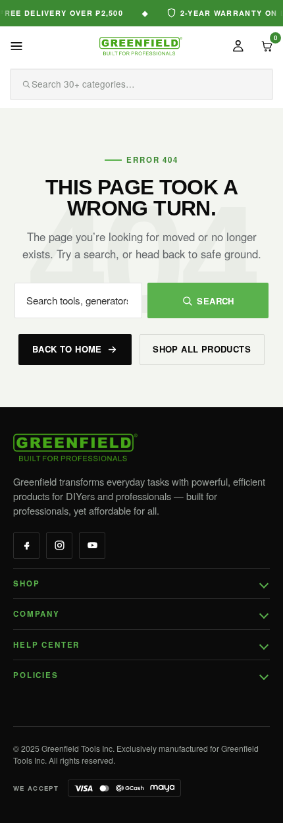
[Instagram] (59, 545)
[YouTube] (92, 545)
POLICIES (36, 675)
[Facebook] (26, 545)
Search (215, 301)
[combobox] (122, 84)
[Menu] (16, 46)
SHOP (26, 583)
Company (36, 613)
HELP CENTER (46, 644)
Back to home (67, 349)
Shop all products (202, 349)
